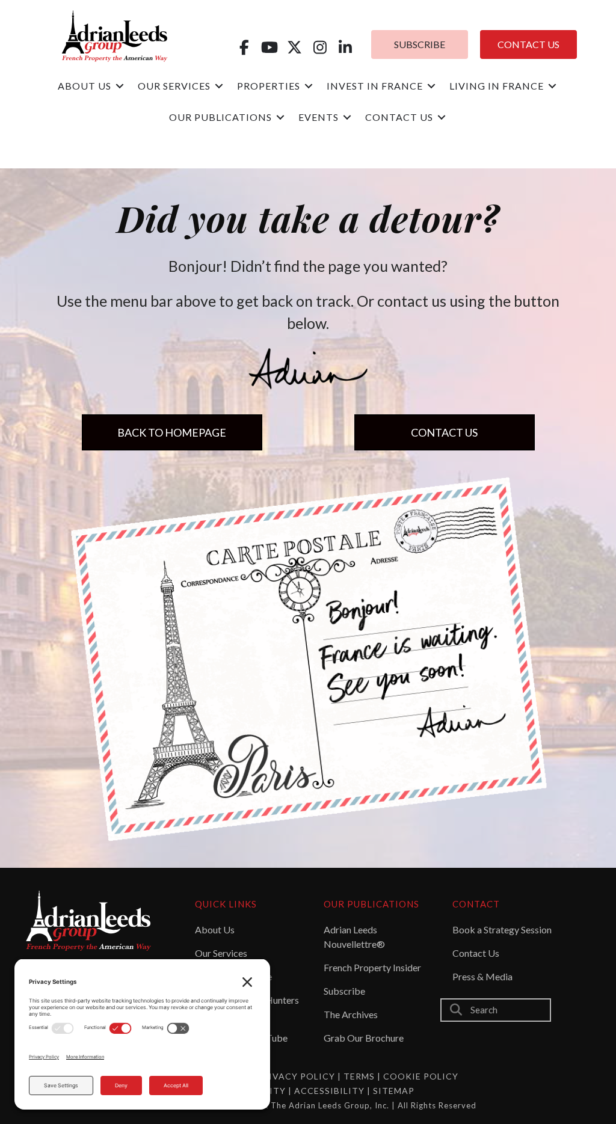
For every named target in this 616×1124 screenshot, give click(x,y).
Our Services (221, 953)
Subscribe (344, 991)
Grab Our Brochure (364, 1037)
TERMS (359, 1076)
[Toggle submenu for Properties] (308, 86)
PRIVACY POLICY (296, 1076)
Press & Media (482, 976)
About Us (215, 929)
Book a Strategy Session (502, 929)
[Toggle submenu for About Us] (119, 86)
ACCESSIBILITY (330, 1091)
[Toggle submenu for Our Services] (219, 86)
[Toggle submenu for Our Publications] (280, 117)
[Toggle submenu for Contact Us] (441, 117)
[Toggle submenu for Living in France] (552, 86)
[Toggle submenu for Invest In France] (431, 86)
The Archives (351, 1014)
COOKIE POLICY (420, 1076)
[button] (244, 47)
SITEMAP (393, 1091)
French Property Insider (372, 967)
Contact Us (475, 953)
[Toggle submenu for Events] (347, 117)
